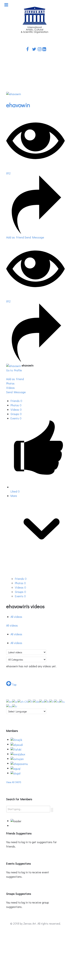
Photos (16, 405)
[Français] (30, 701)
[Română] (56, 701)
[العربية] (15, 701)
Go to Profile (14, 370)
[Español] (9, 706)
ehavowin (18, 105)
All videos (16, 617)
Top (13, 684)
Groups (16, 414)
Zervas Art (29, 923)
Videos (16, 409)
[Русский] (62, 701)
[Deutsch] (36, 701)
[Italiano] (51, 701)
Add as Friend (15, 237)
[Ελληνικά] (41, 701)
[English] (9, 701)
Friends (16, 401)
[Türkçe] (14, 706)
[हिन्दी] (46, 701)
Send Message (34, 237)
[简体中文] (23, 701)
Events (16, 418)
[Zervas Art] (34, 20)
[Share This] (35, 233)
